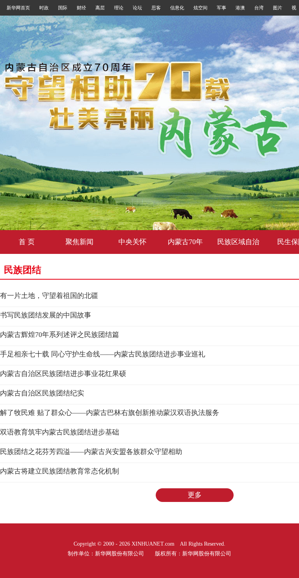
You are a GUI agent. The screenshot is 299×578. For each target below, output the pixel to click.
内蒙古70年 (185, 242)
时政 (44, 8)
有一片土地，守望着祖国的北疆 (49, 296)
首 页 (27, 242)
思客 (156, 8)
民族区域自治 (238, 242)
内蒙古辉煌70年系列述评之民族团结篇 (59, 335)
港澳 (240, 8)
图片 (277, 8)
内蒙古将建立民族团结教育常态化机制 (59, 471)
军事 (221, 8)
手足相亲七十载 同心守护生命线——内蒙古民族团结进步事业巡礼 (102, 354)
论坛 (137, 8)
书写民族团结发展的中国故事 (45, 315)
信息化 (177, 8)
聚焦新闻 (79, 242)
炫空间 (200, 8)
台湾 (259, 8)
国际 (62, 8)
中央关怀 (132, 242)
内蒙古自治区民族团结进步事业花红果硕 (63, 374)
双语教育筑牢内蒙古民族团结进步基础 (59, 432)
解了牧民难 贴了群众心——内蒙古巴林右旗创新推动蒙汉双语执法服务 (109, 413)
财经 (81, 8)
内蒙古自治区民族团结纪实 (42, 393)
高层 (100, 8)
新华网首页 (18, 8)
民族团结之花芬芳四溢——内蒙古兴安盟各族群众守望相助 (91, 452)
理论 (118, 8)
